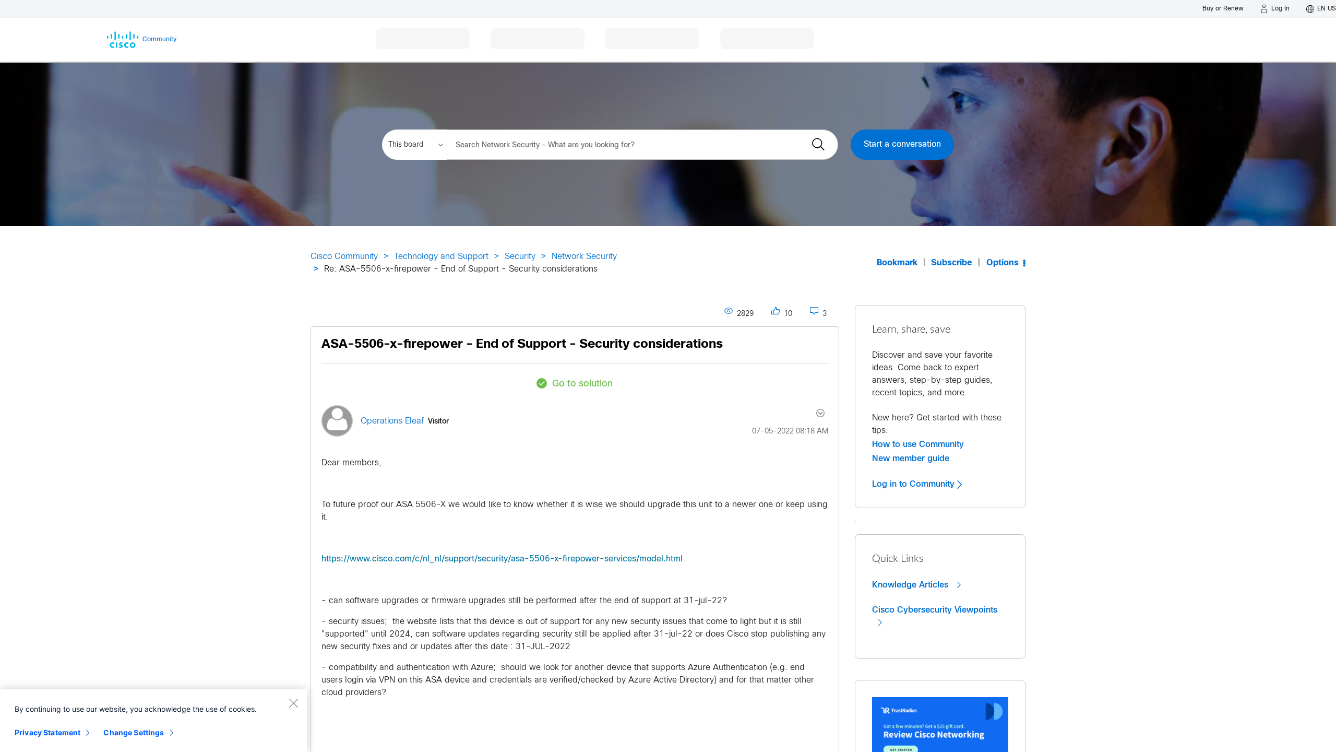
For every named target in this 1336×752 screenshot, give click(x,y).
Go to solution (582, 384)
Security (520, 257)
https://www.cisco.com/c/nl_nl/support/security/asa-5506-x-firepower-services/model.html (502, 559)
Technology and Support (441, 257)
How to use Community (918, 444)
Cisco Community (344, 257)
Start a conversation (902, 144)
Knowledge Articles (911, 585)
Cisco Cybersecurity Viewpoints (934, 610)
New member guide (910, 458)
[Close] (293, 703)
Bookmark (897, 263)
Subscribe (951, 263)
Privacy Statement (47, 732)
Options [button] (1002, 263)
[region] (153, 720)
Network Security (584, 257)
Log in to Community (914, 484)
